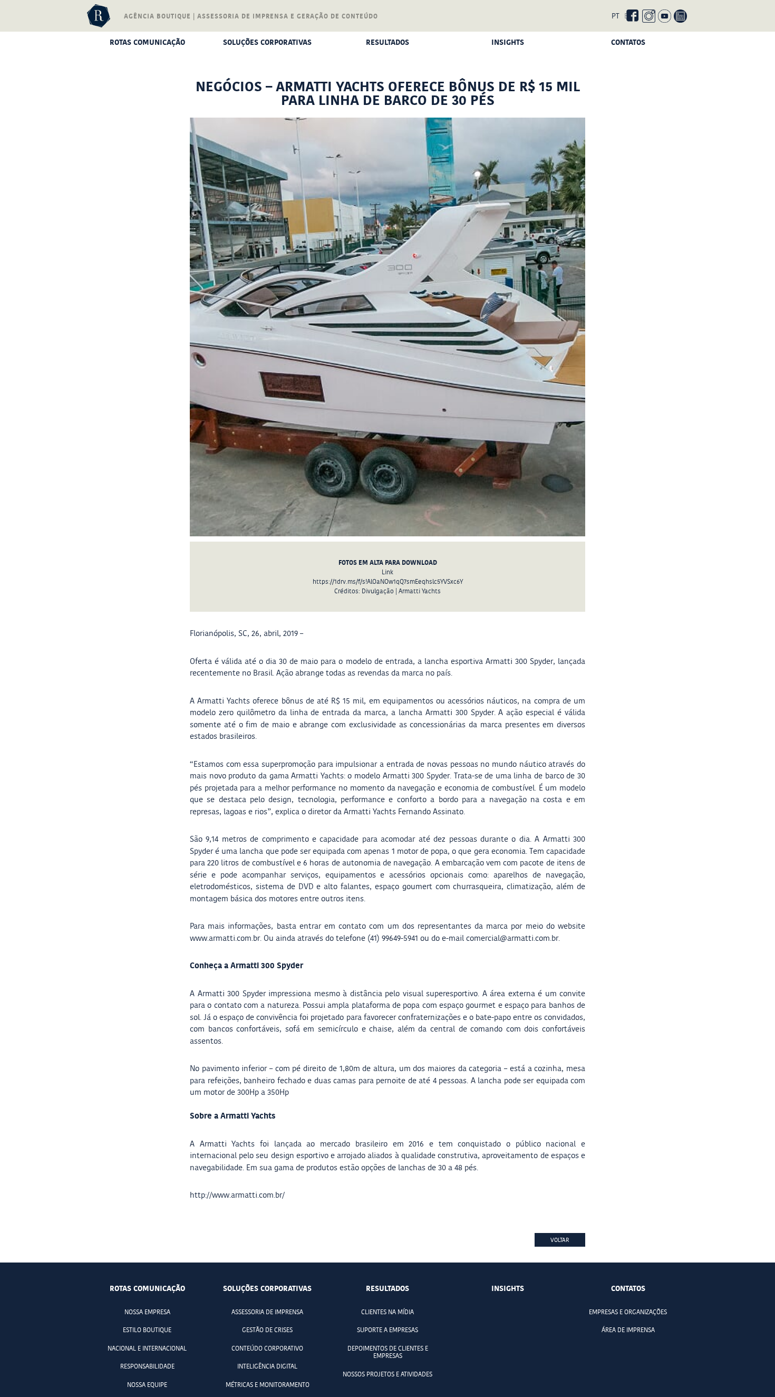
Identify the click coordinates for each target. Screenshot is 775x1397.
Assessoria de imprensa (267, 1312)
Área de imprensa (628, 1330)
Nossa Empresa (147, 1312)
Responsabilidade (147, 1366)
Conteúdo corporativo (267, 1348)
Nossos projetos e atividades (387, 1374)
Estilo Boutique (147, 1330)
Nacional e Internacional (147, 1348)
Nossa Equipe (147, 1385)
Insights (507, 42)
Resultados (387, 42)
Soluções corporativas (267, 42)
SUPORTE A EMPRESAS (387, 1330)
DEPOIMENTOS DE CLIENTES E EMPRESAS (387, 1352)
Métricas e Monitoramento (267, 1385)
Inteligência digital (267, 1366)
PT (615, 16)
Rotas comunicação (147, 42)
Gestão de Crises (267, 1330)
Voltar (559, 1240)
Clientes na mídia (387, 1312)
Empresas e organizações (628, 1312)
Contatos (628, 42)
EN (628, 16)
